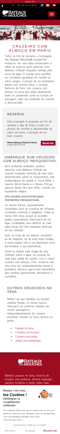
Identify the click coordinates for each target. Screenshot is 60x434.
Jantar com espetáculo (28, 340)
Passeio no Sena (24, 328)
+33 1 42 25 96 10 (28, 5)
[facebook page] (42, 5)
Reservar (48, 143)
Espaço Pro (30, 1)
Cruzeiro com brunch (27, 332)
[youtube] (54, 5)
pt (13, 5)
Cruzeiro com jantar (26, 336)
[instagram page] (48, 5)
